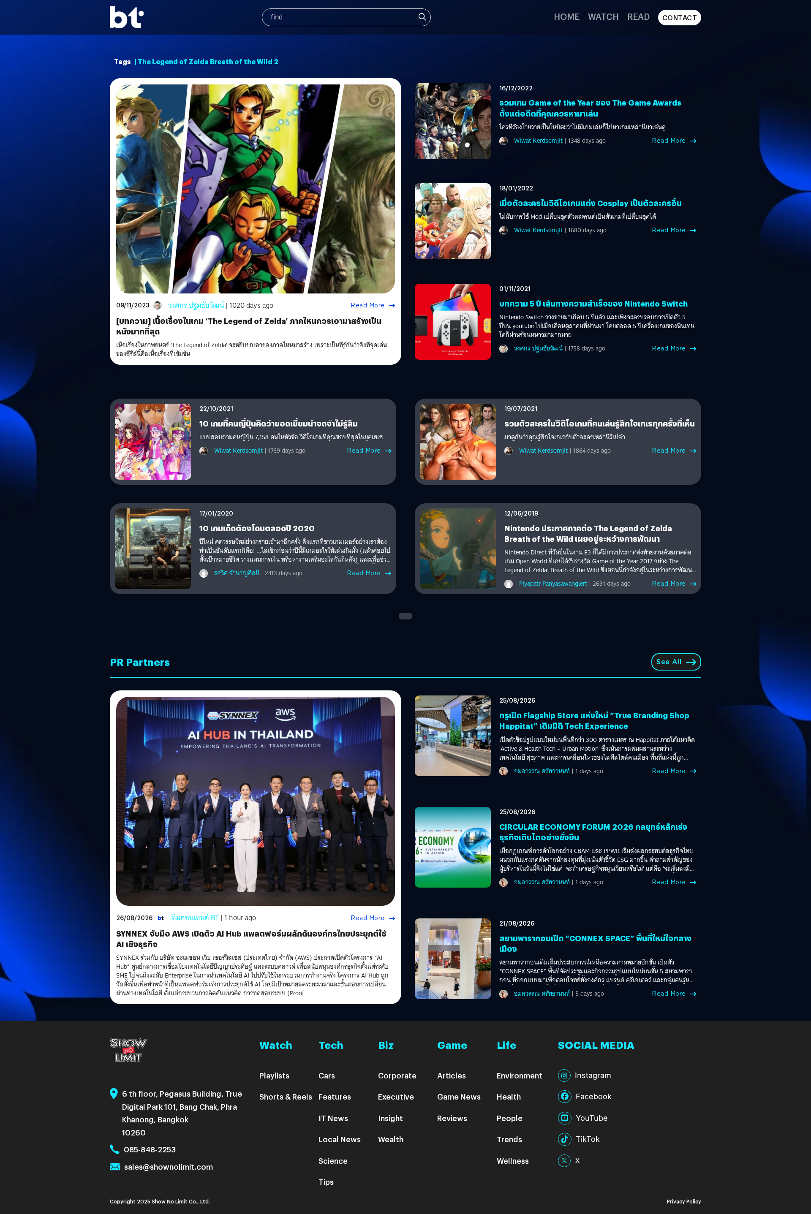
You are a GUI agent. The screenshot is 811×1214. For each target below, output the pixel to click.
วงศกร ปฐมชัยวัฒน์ (196, 305)
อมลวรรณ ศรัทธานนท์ (542, 771)
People (510, 1118)
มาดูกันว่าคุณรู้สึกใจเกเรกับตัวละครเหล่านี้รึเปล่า (564, 437)
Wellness (513, 1160)
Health (509, 1096)
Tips (326, 1181)
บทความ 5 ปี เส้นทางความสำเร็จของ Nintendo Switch (593, 303)
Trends (509, 1139)
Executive (396, 1096)
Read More (368, 305)
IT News (333, 1118)
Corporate (397, 1075)
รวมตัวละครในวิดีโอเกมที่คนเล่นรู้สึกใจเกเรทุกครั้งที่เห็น (599, 423)
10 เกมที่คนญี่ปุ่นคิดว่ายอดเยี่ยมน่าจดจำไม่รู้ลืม (278, 423)
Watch (603, 16)
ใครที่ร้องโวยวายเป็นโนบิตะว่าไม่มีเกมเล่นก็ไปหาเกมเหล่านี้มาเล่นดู (582, 127)
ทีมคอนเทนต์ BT (195, 918)
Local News (339, 1139)
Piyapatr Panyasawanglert (553, 583)
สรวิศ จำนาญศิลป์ (236, 573)
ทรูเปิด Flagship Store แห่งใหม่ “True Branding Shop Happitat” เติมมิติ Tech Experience (594, 720)
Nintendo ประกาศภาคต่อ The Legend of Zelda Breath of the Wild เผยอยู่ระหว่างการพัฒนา (588, 533)
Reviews (452, 1118)
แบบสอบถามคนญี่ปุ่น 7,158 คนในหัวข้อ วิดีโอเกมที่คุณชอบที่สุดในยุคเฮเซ (291, 437)
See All (669, 662)
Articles (451, 1075)
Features (334, 1096)
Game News (459, 1096)
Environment (519, 1075)
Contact (679, 17)
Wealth (390, 1139)
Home (567, 16)
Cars (326, 1075)
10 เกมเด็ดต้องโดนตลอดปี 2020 (257, 528)
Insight (390, 1118)
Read (638, 16)
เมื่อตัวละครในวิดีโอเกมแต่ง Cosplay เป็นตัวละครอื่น (590, 203)
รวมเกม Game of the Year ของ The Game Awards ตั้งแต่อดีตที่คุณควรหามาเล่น (590, 107)
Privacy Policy (684, 1201)
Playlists (274, 1075)
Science (333, 1160)
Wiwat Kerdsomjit (538, 140)
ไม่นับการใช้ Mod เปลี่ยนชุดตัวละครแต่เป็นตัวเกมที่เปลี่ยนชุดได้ (577, 216)
